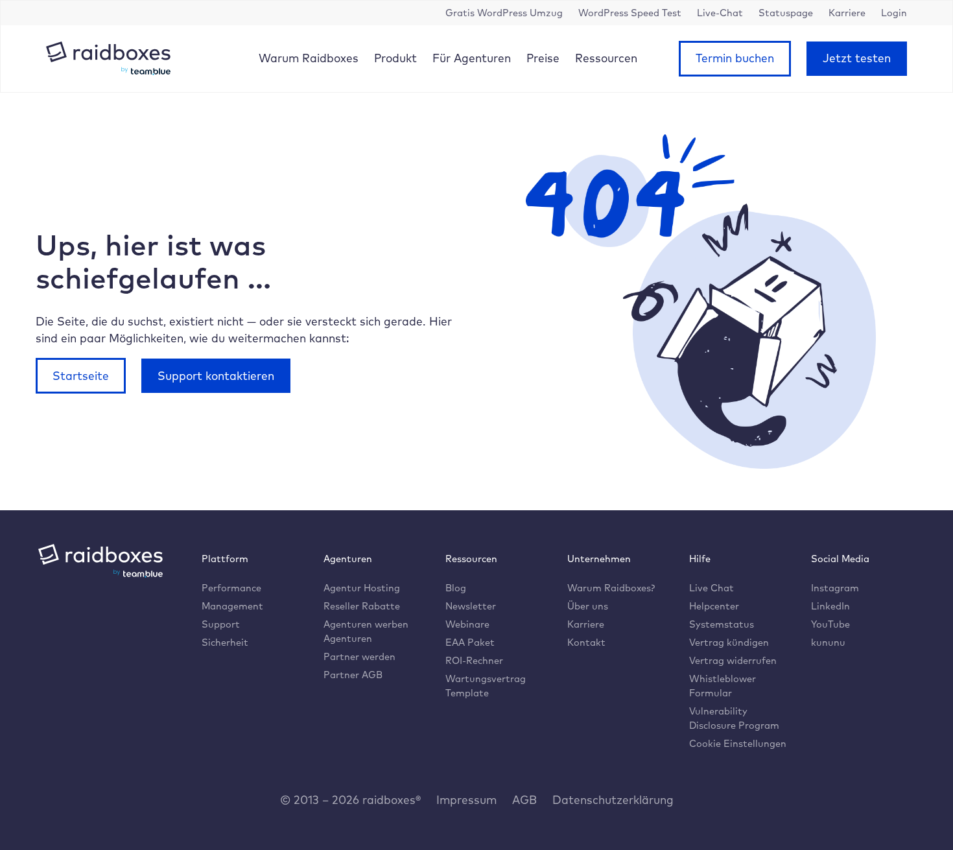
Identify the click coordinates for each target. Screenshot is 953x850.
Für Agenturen (471, 58)
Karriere (585, 624)
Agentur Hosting (362, 588)
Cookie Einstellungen (737, 743)
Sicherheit (225, 642)
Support (221, 624)
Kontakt (586, 642)
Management (232, 606)
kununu (828, 642)
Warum (309, 58)
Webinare (467, 624)
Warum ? (611, 588)
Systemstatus (721, 624)
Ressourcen (606, 58)
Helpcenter (714, 606)
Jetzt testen (857, 58)
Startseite (81, 375)
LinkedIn (830, 606)
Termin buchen (735, 58)
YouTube (830, 624)
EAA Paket (470, 642)
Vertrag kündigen (729, 642)
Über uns (587, 606)
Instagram (835, 588)
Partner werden (359, 656)
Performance (231, 588)
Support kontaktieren (216, 375)
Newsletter (470, 606)
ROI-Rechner (474, 660)
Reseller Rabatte (362, 606)
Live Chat (711, 588)
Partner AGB (353, 674)
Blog (455, 588)
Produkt (395, 58)
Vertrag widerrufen (733, 660)
